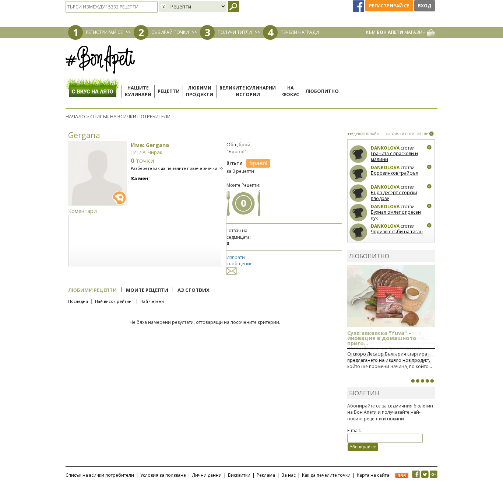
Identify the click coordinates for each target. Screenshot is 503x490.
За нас (288, 475)
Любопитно (322, 91)
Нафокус (290, 91)
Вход (424, 6)
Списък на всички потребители (100, 475)
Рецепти (169, 91)
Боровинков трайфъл (394, 173)
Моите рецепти (147, 290)
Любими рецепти (92, 290)
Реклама (266, 475)
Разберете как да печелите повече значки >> (177, 168)
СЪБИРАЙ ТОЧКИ (170, 32)
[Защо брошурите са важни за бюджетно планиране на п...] (432, 381)
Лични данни (207, 475)
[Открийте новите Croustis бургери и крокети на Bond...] (417, 381)
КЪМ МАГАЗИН (396, 32)
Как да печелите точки (326, 475)
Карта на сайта (373, 475)
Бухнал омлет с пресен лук (396, 215)
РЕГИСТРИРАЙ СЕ (104, 32)
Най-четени (152, 301)
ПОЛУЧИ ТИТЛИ (235, 32)
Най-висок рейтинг (114, 301)
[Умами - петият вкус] (427, 381)
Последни (78, 301)
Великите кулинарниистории (247, 91)
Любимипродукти (199, 91)
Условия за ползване (163, 475)
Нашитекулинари (138, 91)
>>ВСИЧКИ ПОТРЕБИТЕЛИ (407, 134)
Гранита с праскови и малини (394, 156)
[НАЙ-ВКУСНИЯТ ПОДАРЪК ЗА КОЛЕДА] (422, 381)
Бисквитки (239, 475)
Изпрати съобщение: (240, 260)
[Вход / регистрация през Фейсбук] (359, 6)
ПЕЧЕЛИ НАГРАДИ (300, 32)
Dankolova (385, 148)
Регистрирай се (389, 6)
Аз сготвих (193, 290)
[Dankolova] (358, 154)
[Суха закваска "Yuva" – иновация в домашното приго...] (413, 381)
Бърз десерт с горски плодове (394, 195)
